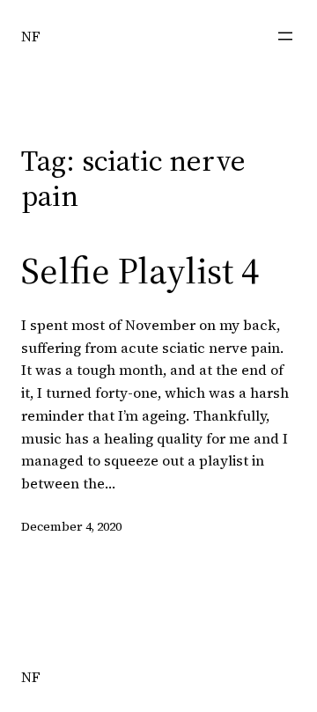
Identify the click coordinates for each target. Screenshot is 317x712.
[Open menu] (285, 36)
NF (31, 36)
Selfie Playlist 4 (140, 270)
